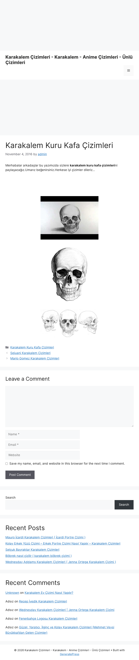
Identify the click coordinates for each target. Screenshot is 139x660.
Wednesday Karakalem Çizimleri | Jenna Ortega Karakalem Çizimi (66, 610)
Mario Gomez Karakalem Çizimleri (34, 358)
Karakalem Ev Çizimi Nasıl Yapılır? (49, 593)
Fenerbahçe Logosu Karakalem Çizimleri (48, 618)
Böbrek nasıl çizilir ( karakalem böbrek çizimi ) (38, 556)
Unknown (12, 593)
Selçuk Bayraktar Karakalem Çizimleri (32, 549)
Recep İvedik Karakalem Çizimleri (43, 601)
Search (10, 497)
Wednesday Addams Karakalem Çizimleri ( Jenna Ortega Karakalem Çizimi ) (60, 562)
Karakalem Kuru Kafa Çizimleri (32, 347)
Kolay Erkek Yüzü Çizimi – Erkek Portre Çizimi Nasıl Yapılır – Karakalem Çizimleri (62, 543)
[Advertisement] (69, 25)
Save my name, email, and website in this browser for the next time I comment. (67, 463)
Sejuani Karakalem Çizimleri (30, 353)
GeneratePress (69, 654)
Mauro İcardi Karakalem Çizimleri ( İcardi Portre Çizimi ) (45, 537)
